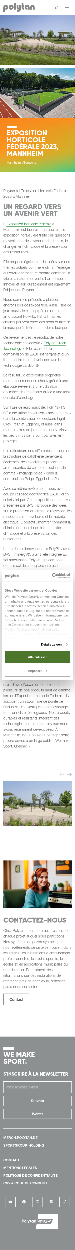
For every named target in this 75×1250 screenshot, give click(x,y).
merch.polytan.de (20, 1138)
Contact (16, 999)
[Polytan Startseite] (19, 7)
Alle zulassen (37, 657)
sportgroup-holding (23, 1145)
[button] (62, 775)
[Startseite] (56, 7)
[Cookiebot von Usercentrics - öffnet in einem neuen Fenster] (53, 575)
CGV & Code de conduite (25, 1183)
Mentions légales (20, 1168)
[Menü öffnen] (67, 7)
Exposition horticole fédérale (28, 224)
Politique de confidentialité (30, 1175)
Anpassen (35, 670)
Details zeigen (51, 644)
